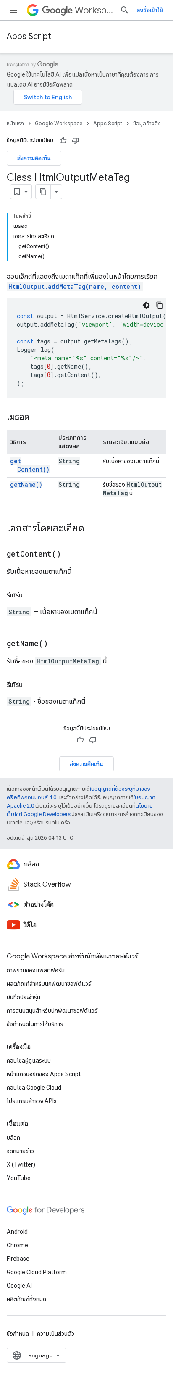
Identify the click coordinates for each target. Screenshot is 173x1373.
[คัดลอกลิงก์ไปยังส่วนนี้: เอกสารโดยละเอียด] (92, 529)
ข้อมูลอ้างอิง (147, 123)
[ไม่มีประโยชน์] (75, 140)
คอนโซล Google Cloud (34, 1087)
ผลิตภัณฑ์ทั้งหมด (26, 1299)
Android (17, 1231)
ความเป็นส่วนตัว (55, 1333)
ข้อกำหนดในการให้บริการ (35, 1024)
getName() (26, 484)
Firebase (18, 1258)
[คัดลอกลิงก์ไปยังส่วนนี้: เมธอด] (37, 417)
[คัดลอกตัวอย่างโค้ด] (159, 305)
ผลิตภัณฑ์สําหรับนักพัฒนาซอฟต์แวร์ (49, 983)
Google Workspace (58, 123)
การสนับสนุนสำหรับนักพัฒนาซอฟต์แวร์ (52, 1010)
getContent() (30, 465)
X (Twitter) (21, 1164)
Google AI (19, 1285)
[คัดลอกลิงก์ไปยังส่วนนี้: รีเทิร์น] (31, 595)
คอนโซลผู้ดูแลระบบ (29, 1060)
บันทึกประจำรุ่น (23, 997)
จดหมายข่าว (20, 1151)
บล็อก (13, 1137)
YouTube (19, 1178)
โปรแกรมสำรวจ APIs (32, 1101)
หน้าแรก (15, 123)
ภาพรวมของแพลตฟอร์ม (36, 970)
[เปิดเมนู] (13, 10)
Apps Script (29, 36)
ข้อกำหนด (18, 1333)
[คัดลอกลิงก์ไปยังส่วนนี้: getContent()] (71, 554)
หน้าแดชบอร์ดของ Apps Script (44, 1074)
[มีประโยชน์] (63, 140)
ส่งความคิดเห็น (34, 158)
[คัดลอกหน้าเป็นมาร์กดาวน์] (43, 192)
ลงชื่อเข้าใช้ (149, 10)
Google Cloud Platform (37, 1272)
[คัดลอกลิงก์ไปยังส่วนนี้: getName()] (58, 644)
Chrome (17, 1245)
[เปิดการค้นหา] (125, 10)
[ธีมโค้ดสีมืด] (146, 305)
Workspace (94, 10)
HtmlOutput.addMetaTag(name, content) (74, 286)
